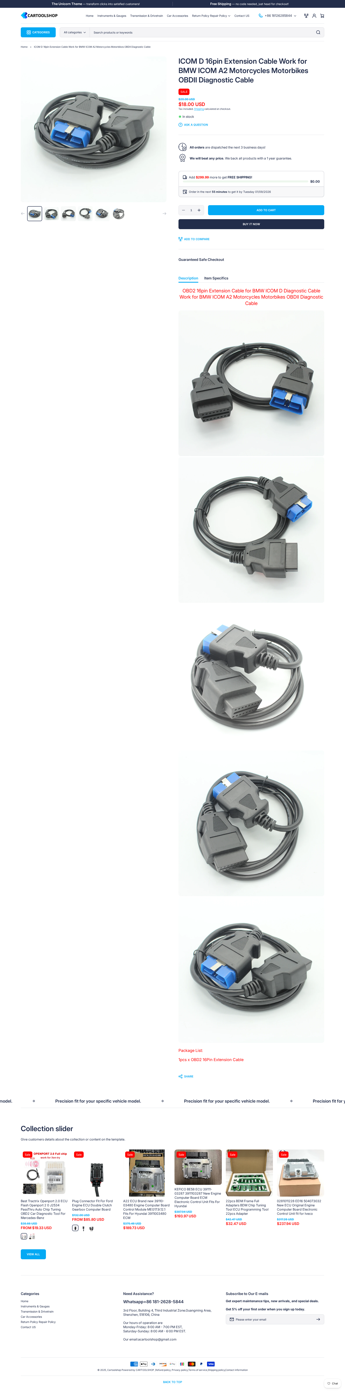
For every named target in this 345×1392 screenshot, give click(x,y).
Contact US (28, 1327)
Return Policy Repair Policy (38, 1322)
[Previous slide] (22, 213)
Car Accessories (31, 1316)
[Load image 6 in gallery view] (119, 213)
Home (24, 46)
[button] (211, 15)
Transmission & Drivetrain (37, 1311)
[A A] (75, 1228)
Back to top (172, 1382)
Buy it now (251, 224)
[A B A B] (91, 1228)
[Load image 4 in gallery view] (85, 213)
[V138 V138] (24, 1236)
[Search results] (319, 32)
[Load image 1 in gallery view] (34, 213)
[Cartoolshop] (39, 15)
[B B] (83, 1228)
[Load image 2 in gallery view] (51, 213)
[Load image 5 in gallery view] (102, 213)
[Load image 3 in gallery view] (68, 213)
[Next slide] (164, 213)
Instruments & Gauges (35, 1306)
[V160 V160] (32, 1236)
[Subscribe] (319, 1319)
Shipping (199, 108)
